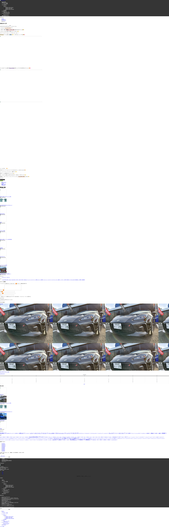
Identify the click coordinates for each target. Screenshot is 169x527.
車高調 (164, 433)
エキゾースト (38, 433)
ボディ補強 (128, 433)
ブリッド (159, 438)
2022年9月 (3, 447)
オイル (45, 433)
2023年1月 (3, 443)
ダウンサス (87, 433)
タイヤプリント (2, 256)
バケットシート (145, 438)
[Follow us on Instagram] (2, 474)
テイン (124, 438)
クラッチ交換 (52, 433)
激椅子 (65, 439)
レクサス (61, 279)
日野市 (60, 439)
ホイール (8, 277)
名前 (1, 291)
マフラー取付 (50, 439)
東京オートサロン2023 (70, 279)
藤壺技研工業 (95, 439)
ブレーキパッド (2, 439)
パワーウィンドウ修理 (3, 265)
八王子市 (65, 279)
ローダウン (144, 433)
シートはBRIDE (89, 438)
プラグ (116, 433)
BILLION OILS (2, 213)
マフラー (34, 439)
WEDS (22, 279)
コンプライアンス (4, 459)
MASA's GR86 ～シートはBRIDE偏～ (6, 239)
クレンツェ (45, 279)
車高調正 (109, 439)
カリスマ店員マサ (51, 438)
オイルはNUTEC (11, 438)
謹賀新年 (3, 503)
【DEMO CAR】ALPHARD (9, 9)
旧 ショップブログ (6, 491)
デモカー (5, 6)
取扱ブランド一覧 (6, 489)
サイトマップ (4, 461)
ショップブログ (4, 490)
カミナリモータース (44, 438)
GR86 (1, 222)
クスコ (80, 438)
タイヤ (76, 433)
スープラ (110, 438)
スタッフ (5, 5)
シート (69, 433)
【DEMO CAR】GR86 (8, 8)
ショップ (3, 482)
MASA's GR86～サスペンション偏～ (5, 196)
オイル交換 (28, 438)
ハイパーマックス (139, 438)
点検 (160, 433)
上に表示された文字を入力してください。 (6, 299)
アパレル (28, 433)
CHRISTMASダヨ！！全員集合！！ (5, 273)
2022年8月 (3, 448)
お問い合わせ (4, 493)
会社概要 (5, 10)
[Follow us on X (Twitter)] (2, 472)
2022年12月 (3, 444)
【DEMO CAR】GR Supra (9, 7)
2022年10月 (3, 446)
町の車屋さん (77, 279)
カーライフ (32, 279)
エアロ (32, 433)
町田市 (80, 279)
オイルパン (16, 438)
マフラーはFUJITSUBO (40, 439)
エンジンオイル (2, 438)
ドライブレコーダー (94, 433)
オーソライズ (33, 438)
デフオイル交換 (2, 230)
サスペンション (61, 433)
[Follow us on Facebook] (2, 471)
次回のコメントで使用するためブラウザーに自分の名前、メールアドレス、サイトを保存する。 (16, 296)
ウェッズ (28, 279)
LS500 (20, 279)
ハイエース (106, 433)
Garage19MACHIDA (5, 279)
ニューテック (128, 438)
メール (1, 293)
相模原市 (83, 279)
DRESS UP (1, 394)
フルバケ (149, 438)
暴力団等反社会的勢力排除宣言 (7, 460)
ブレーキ (111, 433)
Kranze (10, 279)
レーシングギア (138, 433)
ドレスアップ (4, 277)
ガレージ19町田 (40, 279)
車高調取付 (105, 439)
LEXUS (17, 279)
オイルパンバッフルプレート (22, 438)
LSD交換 (16, 433)
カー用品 (36, 279)
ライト (133, 433)
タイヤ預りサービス (120, 438)
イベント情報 (6, 3)
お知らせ (22, 433)
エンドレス (6, 438)
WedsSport (25, 279)
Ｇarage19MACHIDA (114, 439)
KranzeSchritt (13, 279)
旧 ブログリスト (6, 14)
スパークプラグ (106, 438)
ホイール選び (58, 279)
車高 (98, 439)
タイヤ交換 (114, 438)
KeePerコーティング (10, 433)
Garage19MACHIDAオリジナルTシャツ (6, 205)
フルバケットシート (154, 438)
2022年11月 (3, 445)
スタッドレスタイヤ (100, 438)
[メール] (2, 473)
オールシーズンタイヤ (39, 438)
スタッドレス (95, 438)
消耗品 (153, 433)
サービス (3, 520)
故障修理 (148, 433)
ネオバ (132, 438)
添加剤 (156, 433)
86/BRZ (3, 433)
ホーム (3, 479)
